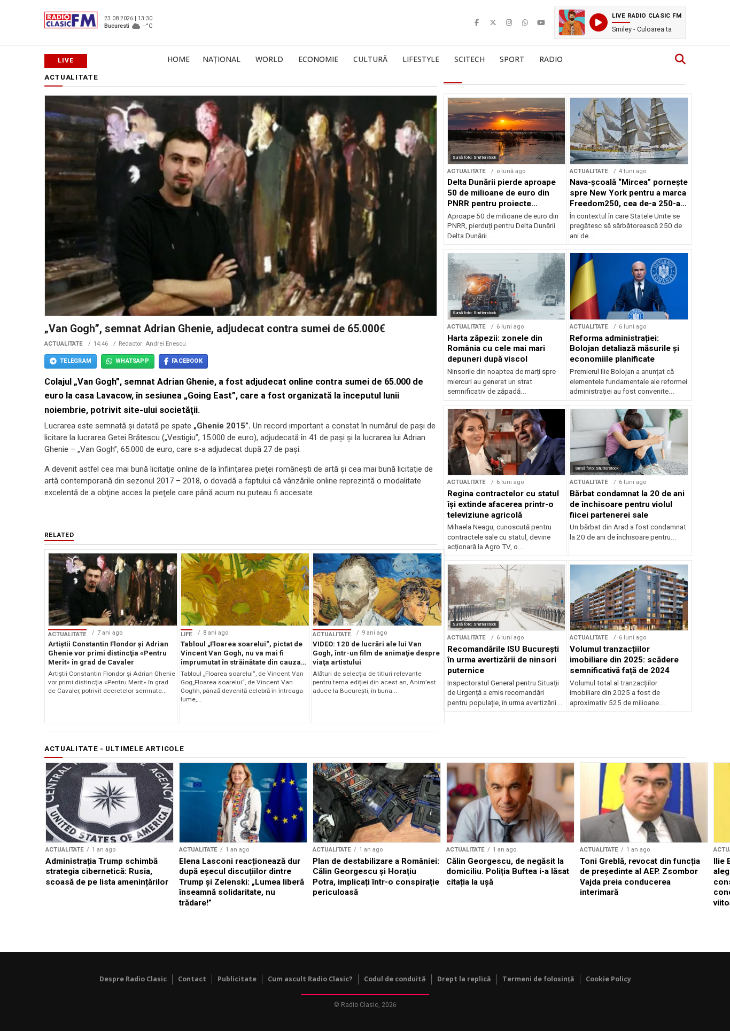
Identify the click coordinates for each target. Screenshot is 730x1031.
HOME (178, 59)
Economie (318, 59)
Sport (512, 59)
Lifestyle (420, 59)
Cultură (370, 59)
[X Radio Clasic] (493, 22)
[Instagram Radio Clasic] (509, 22)
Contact (192, 978)
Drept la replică (464, 978)
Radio (551, 59)
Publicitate (237, 978)
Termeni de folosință (538, 978)
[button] (620, 22)
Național (221, 59)
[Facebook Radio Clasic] (477, 22)
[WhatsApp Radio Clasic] (525, 22)
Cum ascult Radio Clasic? (310, 978)
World (269, 59)
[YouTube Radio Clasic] (541, 22)
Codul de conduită (395, 978)
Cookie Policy (608, 978)
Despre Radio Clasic (133, 978)
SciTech (469, 59)
